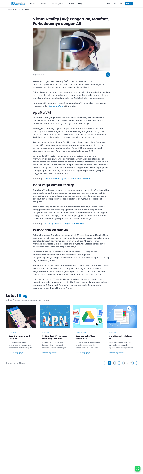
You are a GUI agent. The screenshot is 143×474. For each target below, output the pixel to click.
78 (131, 363)
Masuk (128, 3)
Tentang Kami (57, 3)
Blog (80, 3)
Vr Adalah (25, 10)
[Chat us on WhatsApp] (137, 469)
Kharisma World (56, 106)
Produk (43, 3)
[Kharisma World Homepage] (18, 3)
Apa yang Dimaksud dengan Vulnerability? (64, 223)
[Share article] (108, 74)
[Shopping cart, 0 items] (121, 3)
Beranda (33, 3)
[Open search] (115, 3)
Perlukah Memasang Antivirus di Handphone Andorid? (69, 178)
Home (10, 10)
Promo (71, 3)
